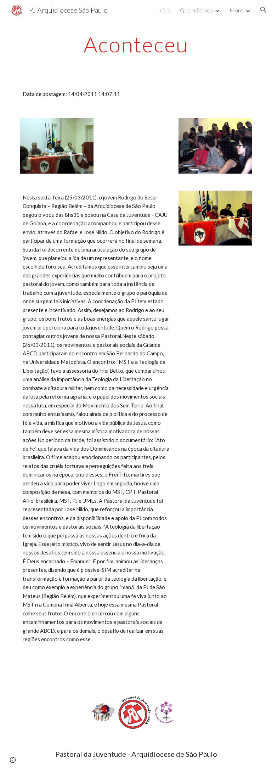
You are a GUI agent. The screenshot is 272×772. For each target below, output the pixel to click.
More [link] (236, 10)
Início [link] (164, 10)
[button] (263, 9)
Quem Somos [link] (196, 10)
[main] (136, 44)
